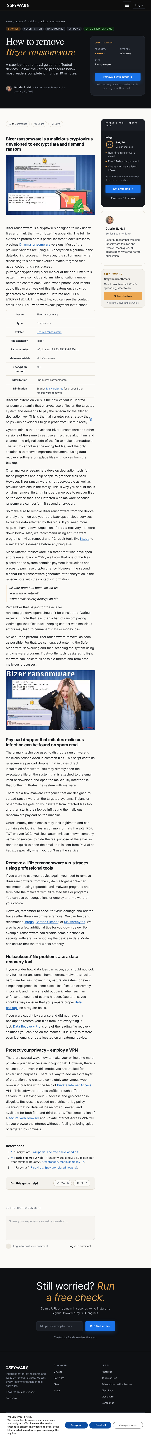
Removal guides (26, 21)
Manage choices (127, 1425)
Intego (84, 538)
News (57, 1390)
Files (56, 1384)
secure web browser (24, 1118)
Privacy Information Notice (117, 1384)
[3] (19, 615)
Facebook (11, 1398)
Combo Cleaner (47, 922)
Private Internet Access (74, 1085)
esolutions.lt (28, 1391)
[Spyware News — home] (18, 5)
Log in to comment (80, 1246)
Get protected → (123, 188)
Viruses (58, 1371)
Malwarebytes (54, 388)
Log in (139, 5)
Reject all (100, 1425)
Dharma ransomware (34, 244)
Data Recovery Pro (27, 1026)
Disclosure (108, 1396)
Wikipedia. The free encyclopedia (54, 1152)
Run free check (100, 1326)
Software (59, 1377)
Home (9, 21)
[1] (40, 252)
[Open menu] (127, 5)
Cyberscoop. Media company (61, 1162)
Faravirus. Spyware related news (52, 1167)
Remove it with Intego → (117, 76)
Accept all (76, 1425)
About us (107, 1371)
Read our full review (123, 198)
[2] (90, 419)
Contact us (108, 1402)
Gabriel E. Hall (22, 87)
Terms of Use (109, 1377)
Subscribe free (123, 296)
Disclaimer (107, 1390)
